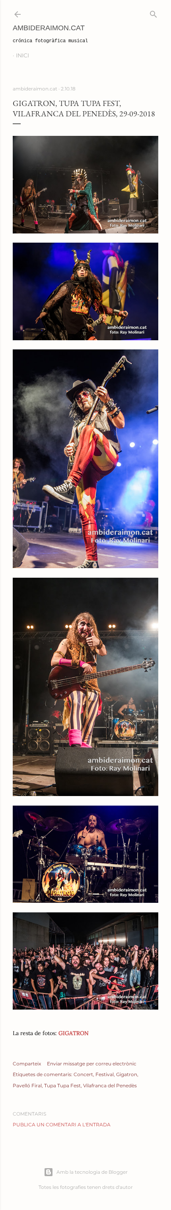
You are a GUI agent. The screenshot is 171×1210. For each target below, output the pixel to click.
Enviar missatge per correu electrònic (91, 1064)
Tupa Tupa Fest (62, 1085)
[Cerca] (153, 12)
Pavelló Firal (27, 1085)
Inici (22, 55)
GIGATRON (73, 1033)
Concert (83, 1074)
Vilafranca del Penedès (110, 1085)
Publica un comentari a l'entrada (62, 1125)
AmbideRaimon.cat (49, 28)
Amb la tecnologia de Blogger (92, 1172)
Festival (104, 1074)
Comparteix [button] (27, 1064)
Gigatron (126, 1074)
